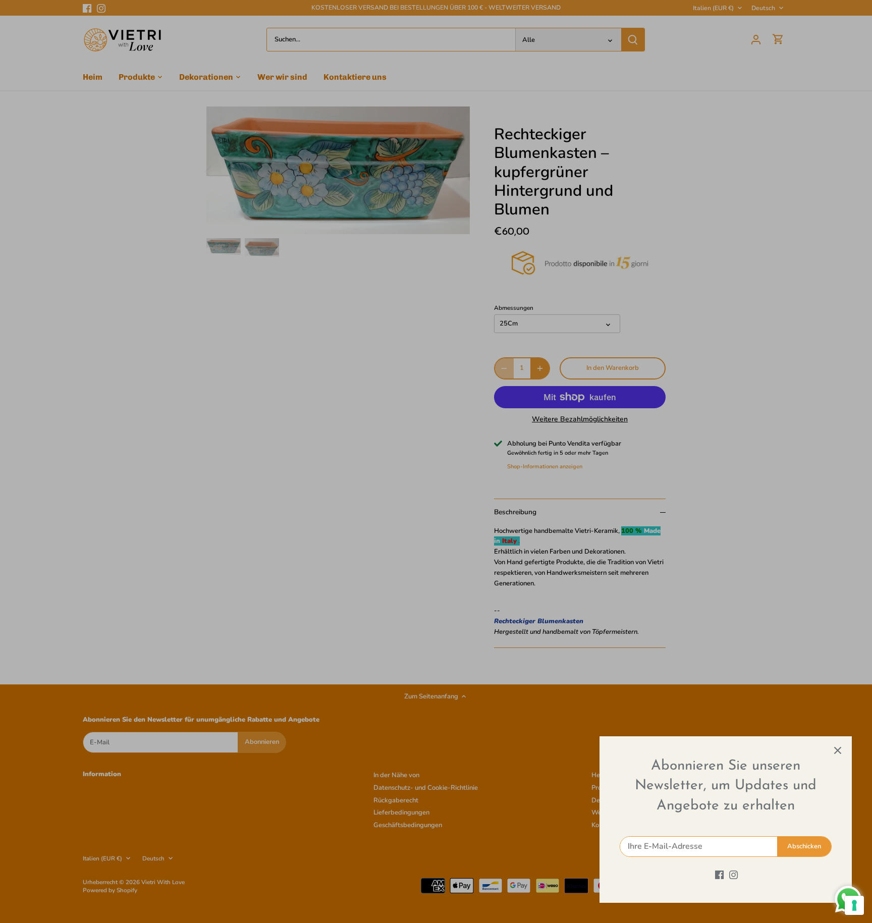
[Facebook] (719, 874)
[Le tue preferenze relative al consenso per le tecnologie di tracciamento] (854, 905)
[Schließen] (838, 750)
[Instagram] (733, 874)
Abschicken (804, 846)
